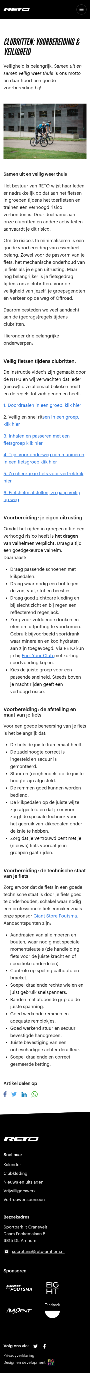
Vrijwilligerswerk (20, 1191)
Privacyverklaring (19, 1356)
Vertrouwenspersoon (24, 1200)
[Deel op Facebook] (5, 1096)
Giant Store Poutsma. (56, 916)
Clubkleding (16, 1173)
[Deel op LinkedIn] (24, 1095)
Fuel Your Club (38, 655)
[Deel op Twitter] (14, 1095)
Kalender (12, 1165)
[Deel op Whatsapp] (34, 1096)
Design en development (25, 1363)
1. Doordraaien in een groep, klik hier (42, 405)
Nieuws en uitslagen (24, 1182)
